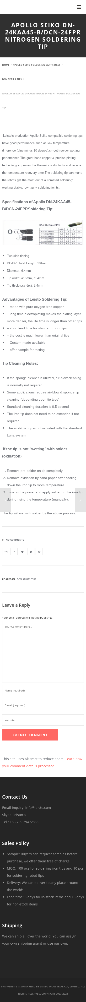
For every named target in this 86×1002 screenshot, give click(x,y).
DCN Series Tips (26, 579)
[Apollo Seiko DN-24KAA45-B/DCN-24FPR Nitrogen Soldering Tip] (5, 551)
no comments (15, 539)
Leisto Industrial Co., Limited (59, 986)
